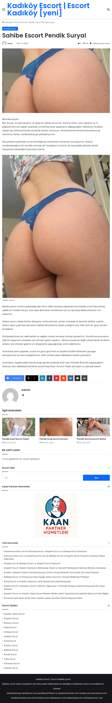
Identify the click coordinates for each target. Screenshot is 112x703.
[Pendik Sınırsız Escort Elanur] (93, 427)
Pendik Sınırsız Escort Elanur (91, 439)
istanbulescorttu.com (93, 698)
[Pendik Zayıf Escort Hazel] (18, 427)
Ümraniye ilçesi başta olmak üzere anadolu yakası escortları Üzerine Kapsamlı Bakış (43, 598)
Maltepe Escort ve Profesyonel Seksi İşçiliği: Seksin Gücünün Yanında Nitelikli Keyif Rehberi (46, 577)
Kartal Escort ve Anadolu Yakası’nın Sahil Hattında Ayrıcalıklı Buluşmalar (37, 581)
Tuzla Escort (9, 659)
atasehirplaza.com (74, 698)
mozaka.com (84, 693)
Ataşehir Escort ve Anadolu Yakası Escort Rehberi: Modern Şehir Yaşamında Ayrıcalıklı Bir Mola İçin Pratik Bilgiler (56, 593)
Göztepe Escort (11, 632)
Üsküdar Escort (11, 668)
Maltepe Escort (11, 650)
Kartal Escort (10, 641)
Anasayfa (8, 22)
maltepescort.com (58, 698)
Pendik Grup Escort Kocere (54, 439)
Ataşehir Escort (11, 618)
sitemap (56, 688)
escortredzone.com (40, 698)
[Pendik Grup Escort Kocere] (56, 427)
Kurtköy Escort (11, 645)
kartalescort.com (29, 693)
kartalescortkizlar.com (21, 698)
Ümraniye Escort (12, 663)
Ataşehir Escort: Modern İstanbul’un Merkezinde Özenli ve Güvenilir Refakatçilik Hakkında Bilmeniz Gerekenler (55, 568)
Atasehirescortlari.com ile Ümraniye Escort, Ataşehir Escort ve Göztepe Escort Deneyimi (45, 551)
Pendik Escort (20, 22)
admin (10, 43)
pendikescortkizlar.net (48, 693)
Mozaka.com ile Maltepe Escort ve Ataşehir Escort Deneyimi (32, 563)
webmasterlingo (14, 693)
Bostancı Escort (11, 623)
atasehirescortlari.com (68, 693)
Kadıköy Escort (11, 636)
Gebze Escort (10, 627)
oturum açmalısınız (31, 459)
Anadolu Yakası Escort (14, 614)
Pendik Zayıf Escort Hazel (15, 439)
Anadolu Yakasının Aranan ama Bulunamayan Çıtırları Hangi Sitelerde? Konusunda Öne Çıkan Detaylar (51, 572)
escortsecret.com (99, 693)
